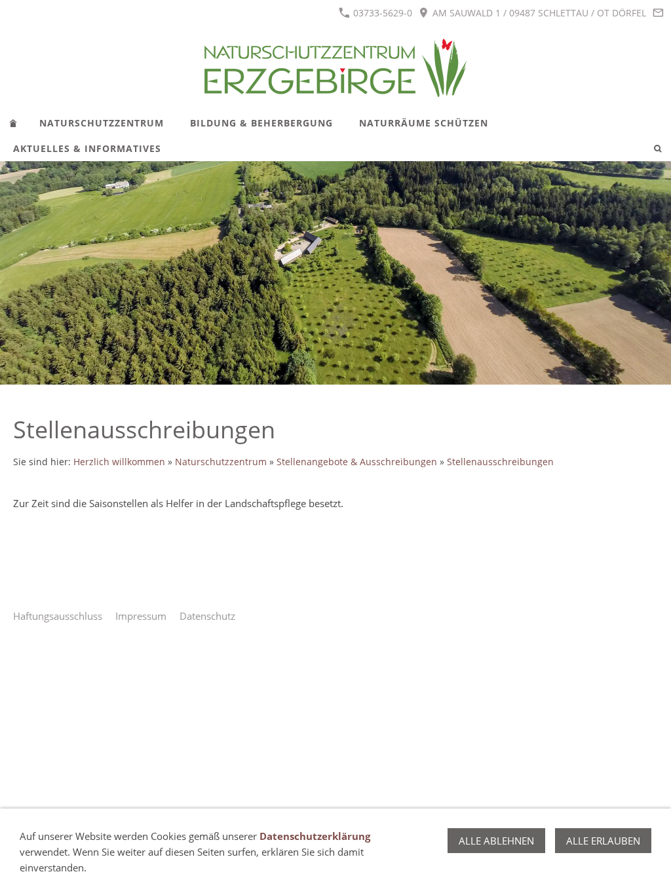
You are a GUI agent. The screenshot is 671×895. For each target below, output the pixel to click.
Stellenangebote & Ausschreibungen (357, 462)
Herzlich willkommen (119, 462)
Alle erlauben (603, 840)
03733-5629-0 (381, 13)
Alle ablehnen (496, 840)
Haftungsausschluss (57, 615)
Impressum (140, 615)
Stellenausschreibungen (500, 462)
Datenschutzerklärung (314, 836)
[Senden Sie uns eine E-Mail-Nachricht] (657, 13)
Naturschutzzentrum (221, 462)
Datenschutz (207, 615)
